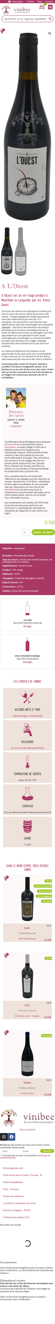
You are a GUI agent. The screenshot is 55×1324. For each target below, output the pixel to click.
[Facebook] (11, 1137)
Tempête (27, 1082)
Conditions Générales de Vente (19, 1203)
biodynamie (13, 444)
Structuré (23, 590)
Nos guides (18, 1)
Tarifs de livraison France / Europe (20, 1175)
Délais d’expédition (13, 1182)
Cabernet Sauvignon (25, 578)
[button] (50, 33)
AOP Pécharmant (27, 938)
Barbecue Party (36, 747)
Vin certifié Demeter (38, 559)
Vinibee (30, 1)
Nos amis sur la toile (10, 1224)
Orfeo (27, 1005)
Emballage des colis (13, 1167)
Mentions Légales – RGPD (17, 1210)
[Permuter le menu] (50, 7)
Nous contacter (27, 1129)
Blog (40, 1)
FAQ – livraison (11, 1189)
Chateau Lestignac (27, 1087)
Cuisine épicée (35, 715)
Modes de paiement (13, 1196)
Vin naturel (23, 561)
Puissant (33, 590)
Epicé (15, 590)
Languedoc (16, 425)
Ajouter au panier (43, 532)
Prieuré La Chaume (27, 1010)
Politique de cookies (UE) (16, 1217)
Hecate (27, 928)
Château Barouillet (27, 933)
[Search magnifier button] (50, 19)
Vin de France (25, 565)
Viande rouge (20, 715)
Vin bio (23, 559)
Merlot (40, 578)
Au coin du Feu (19, 747)
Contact (49, 1)
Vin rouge (18, 569)
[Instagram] (4, 1137)
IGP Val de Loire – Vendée (27, 1016)
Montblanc (10, 447)
